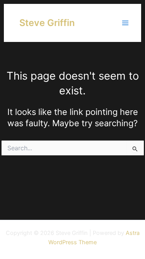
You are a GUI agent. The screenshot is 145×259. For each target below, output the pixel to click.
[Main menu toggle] (125, 23)
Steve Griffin (47, 22)
